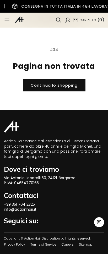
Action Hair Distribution (42, 238)
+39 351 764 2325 (19, 204)
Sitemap (86, 244)
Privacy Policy (14, 244)
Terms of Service (43, 244)
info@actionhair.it (20, 209)
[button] (7, 20)
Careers (68, 244)
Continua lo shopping (54, 85)
